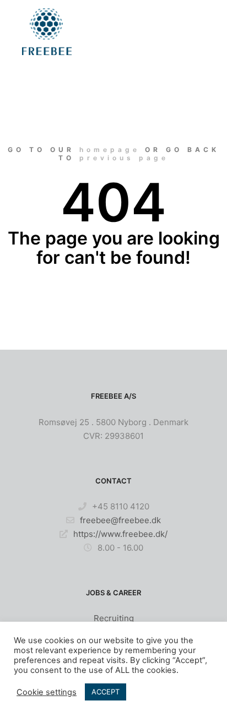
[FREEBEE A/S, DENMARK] (47, 31)
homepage (109, 149)
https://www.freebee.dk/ (120, 534)
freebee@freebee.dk (120, 520)
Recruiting (114, 618)
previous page (124, 158)
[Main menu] (195, 31)
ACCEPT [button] (105, 691)
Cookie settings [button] (47, 692)
